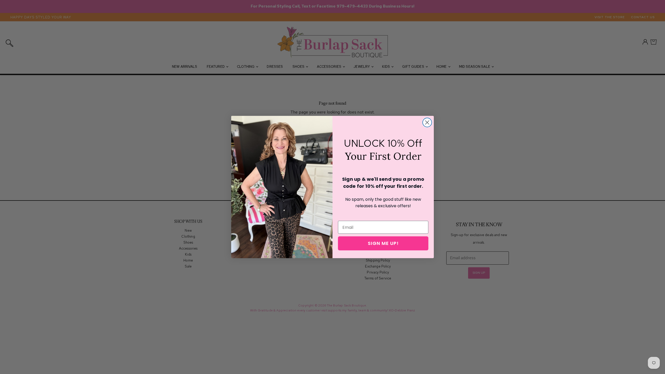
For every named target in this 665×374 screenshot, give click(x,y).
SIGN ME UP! (383, 243)
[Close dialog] (427, 122)
